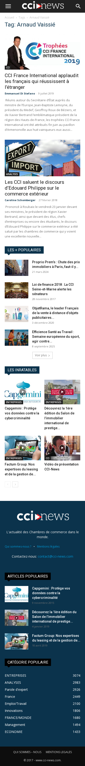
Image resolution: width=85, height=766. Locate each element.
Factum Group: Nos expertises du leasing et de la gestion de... (21, 469)
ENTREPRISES (14, 402)
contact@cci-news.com (55, 556)
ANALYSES (12, 174)
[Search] (78, 6)
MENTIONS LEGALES (59, 752)
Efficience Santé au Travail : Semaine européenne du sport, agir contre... (56, 336)
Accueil (9, 17)
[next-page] (15, 484)
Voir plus (41, 355)
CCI (8, 67)
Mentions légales (48, 546)
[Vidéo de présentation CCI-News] (62, 448)
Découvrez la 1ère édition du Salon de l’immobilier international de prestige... (59, 418)
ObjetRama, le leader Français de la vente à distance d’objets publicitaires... (55, 312)
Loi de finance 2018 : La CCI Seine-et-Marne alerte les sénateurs (53, 289)
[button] (8, 6)
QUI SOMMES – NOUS (27, 752)
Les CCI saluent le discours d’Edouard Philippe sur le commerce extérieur (34, 188)
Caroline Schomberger (20, 200)
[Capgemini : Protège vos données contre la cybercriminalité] (23, 392)
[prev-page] (8, 484)
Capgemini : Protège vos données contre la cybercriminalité (22, 413)
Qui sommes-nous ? (18, 546)
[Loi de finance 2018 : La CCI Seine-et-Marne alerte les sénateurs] (16, 290)
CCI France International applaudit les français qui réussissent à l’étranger (42, 81)
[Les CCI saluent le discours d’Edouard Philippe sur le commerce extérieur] (42, 158)
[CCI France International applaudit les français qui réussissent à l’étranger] (42, 51)
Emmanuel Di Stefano (20, 93)
